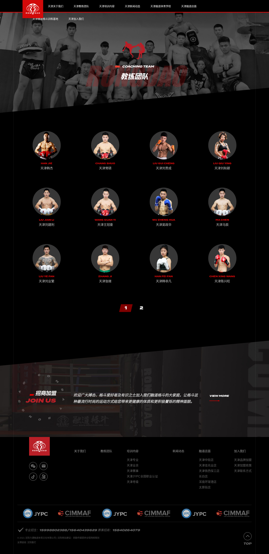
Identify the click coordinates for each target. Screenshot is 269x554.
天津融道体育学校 (160, 6)
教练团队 (106, 451)
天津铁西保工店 (209, 470)
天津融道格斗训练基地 (45, 18)
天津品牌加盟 (243, 459)
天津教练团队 (81, 6)
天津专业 (133, 459)
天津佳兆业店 (207, 465)
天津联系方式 (243, 470)
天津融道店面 (189, 6)
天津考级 (133, 481)
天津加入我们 (76, 18)
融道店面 (205, 451)
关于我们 (80, 451)
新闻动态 (178, 451)
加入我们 (240, 451)
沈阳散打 (31, 542)
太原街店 (205, 487)
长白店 (203, 476)
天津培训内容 (107, 6)
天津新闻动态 (132, 6)
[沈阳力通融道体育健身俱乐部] (33, 9)
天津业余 (133, 465)
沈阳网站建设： (65, 538)
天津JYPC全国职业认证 (142, 476)
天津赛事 (133, 470)
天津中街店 (206, 459)
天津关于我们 (55, 6)
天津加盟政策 (243, 465)
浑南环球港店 (207, 481)
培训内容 (133, 451)
